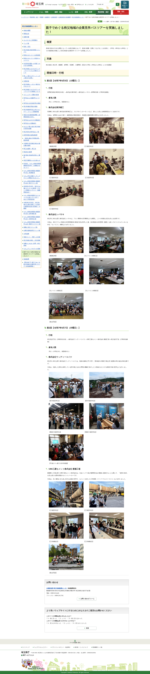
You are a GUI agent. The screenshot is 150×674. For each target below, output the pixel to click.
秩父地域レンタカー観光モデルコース (32, 85)
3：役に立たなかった (75, 618)
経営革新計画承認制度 (30, 135)
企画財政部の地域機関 (65, 17)
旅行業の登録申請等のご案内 (32, 156)
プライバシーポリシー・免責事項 (61, 647)
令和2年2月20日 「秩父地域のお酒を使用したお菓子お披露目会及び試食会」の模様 (32, 205)
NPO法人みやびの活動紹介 (32, 120)
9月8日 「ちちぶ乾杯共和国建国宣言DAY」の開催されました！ (32, 165)
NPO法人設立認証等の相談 (32, 103)
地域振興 (26, 259)
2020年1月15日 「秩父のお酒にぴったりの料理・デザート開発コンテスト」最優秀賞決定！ (32, 189)
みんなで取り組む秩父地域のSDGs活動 (32, 127)
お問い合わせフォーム (87, 598)
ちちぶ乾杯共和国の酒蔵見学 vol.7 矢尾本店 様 (32, 217)
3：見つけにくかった (80, 623)
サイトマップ (26, 647)
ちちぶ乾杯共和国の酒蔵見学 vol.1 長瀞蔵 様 (32, 171)
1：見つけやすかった (54, 623)
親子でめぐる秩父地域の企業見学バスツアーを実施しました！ (32, 254)
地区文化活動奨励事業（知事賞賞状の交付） (32, 116)
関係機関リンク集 (97, 647)
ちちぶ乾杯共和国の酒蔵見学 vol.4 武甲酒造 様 (32, 212)
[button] (121, 14)
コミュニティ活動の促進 (31, 94)
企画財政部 (54, 17)
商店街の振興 (28, 152)
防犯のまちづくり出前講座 (32, 55)
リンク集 (26, 43)
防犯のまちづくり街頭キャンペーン (32, 59)
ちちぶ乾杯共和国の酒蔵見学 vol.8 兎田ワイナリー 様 (32, 223)
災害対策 (26, 81)
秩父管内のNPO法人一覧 (31, 132)
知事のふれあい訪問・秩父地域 (32, 244)
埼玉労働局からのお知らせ (32, 160)
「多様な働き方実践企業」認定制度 (32, 139)
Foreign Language (52, 4)
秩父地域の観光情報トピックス (32, 51)
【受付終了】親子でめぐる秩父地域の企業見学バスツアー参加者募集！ (32, 264)
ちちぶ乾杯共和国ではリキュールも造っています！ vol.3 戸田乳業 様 (32, 197)
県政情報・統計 (34, 17)
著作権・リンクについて (81, 647)
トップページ (24, 17)
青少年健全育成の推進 (30, 106)
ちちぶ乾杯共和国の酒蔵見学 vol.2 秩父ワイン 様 (32, 182)
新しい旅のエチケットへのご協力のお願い (32, 77)
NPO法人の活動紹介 (30, 123)
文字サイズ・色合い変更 (67, 4)
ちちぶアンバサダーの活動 (32, 248)
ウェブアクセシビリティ (40, 647)
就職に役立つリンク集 (30, 227)
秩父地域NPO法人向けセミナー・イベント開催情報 (32, 110)
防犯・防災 (27, 46)
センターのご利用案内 (30, 40)
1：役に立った (52, 618)
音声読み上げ (80, 4)
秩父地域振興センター (78, 17)
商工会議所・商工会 (30, 148)
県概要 (41, 17)
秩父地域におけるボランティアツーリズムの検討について (32, 70)
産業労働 (26, 37)
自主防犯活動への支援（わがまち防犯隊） (32, 64)
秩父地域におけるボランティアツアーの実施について (32, 90)
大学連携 (26, 234)
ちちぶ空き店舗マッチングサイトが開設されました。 (32, 177)
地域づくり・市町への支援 (32, 237)
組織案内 (47, 17)
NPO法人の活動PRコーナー (32, 99)
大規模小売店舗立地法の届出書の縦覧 (32, 144)
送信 (87, 628)
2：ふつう (63, 618)
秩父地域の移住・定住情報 (32, 240)
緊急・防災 (120, 11)
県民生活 (26, 33)
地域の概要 (27, 30)
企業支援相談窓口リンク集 (32, 230)
